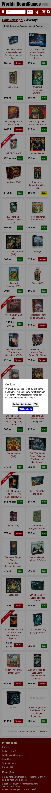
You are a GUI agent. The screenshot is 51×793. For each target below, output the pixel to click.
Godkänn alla (25, 409)
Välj (36, 404)
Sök (30, 12)
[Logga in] (37, 12)
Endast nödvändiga (22, 404)
